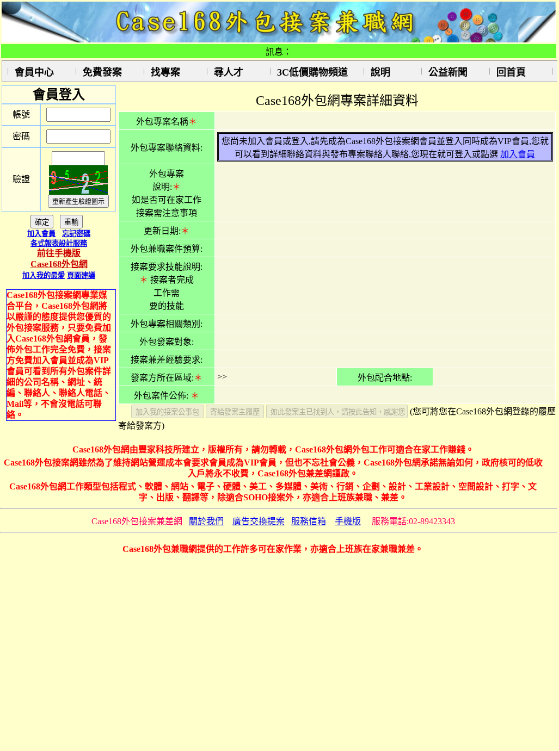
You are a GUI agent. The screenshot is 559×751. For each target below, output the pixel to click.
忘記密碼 (76, 233)
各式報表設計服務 (58, 243)
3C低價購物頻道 (312, 72)
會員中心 (34, 72)
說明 (380, 72)
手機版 (348, 521)
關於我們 (206, 521)
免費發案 (102, 72)
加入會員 (41, 233)
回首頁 (511, 72)
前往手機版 (59, 253)
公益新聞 (448, 72)
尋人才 (228, 72)
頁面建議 (81, 275)
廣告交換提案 (258, 521)
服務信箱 (308, 521)
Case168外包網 (59, 264)
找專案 (165, 72)
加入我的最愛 (43, 275)
